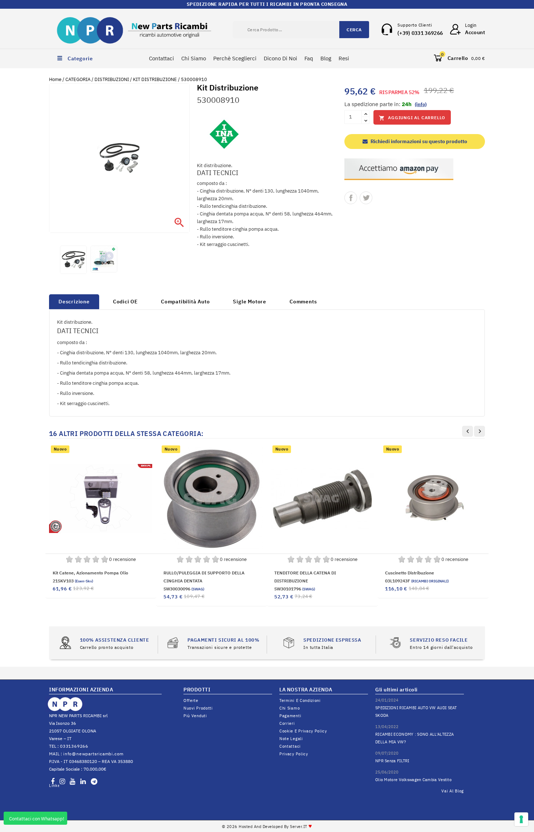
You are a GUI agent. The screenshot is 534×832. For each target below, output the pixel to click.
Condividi (351, 198)
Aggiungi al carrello (412, 118)
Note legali (291, 738)
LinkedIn (54, 785)
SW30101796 (294, 588)
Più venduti (195, 715)
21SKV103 (73, 580)
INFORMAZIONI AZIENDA (81, 689)
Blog (325, 58)
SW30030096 (183, 588)
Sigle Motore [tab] (249, 301)
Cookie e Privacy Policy (303, 731)
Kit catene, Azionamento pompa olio (90, 572)
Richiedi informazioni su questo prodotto (418, 141)
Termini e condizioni (300, 700)
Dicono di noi (280, 58)
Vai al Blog (452, 790)
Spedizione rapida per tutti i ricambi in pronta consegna (267, 4)
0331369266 (74, 746)
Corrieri (287, 723)
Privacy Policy (293, 753)
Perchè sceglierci (234, 58)
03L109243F (417, 580)
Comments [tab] (303, 301)
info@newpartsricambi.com (93, 753)
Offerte (190, 700)
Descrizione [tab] (74, 301)
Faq (308, 58)
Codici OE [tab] (125, 301)
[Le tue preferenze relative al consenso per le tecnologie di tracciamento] (521, 819)
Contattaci (161, 58)
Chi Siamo (193, 58)
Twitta (366, 198)
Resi (344, 58)
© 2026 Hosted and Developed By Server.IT (267, 826)
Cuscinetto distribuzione (409, 572)
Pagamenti (290, 715)
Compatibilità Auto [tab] (185, 301)
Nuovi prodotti (198, 708)
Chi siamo (289, 708)
